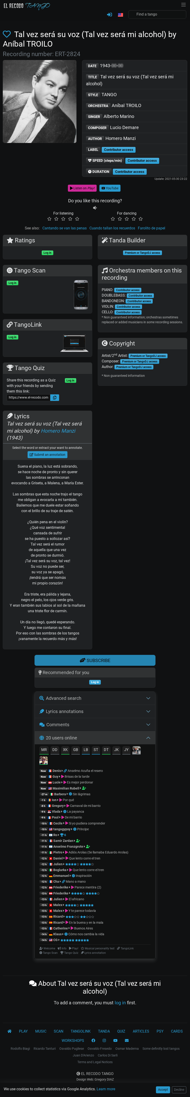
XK (65, 750)
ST (96, 750)
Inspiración (84, 876)
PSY (160, 1031)
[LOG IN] (109, 14)
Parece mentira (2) (87, 887)
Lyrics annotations (64, 711)
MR (44, 750)
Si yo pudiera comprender (86, 823)
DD (54, 750)
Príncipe (83, 829)
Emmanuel (61, 876)
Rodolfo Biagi (20, 1048)
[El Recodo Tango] (9, 1031)
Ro (55, 835)
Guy (55, 776)
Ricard (58, 916)
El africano (76, 899)
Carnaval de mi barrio (85, 806)
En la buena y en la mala (85, 922)
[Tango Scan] (71, 794)
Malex (57, 905)
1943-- (105, 65)
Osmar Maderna (127, 1048)
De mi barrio (73, 817)
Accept (163, 1089)
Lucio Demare (113, 127)
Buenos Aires (83, 928)
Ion (54, 800)
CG (55, 940)
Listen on (84, 188)
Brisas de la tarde (76, 776)
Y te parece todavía (82, 911)
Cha (56, 881)
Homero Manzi (112, 138)
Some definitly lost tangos (161, 1048)
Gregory (58, 806)
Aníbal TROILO (114, 105)
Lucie (57, 782)
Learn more (106, 1089)
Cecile (58, 823)
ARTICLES (141, 1031)
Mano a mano (76, 881)
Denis (57, 771)
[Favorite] (8, 34)
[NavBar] (183, 4)
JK (116, 750)
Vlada (56, 811)
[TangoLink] (66, 771)
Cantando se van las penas (64, 228)
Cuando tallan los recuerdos (112, 228)
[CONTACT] (126, 1040)
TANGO (102, 94)
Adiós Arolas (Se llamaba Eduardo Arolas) (98, 852)
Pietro (57, 852)
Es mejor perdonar (79, 782)
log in (120, 1002)
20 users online (61, 738)
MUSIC (40, 1031)
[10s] (95, 208)
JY (126, 750)
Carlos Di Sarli (107, 1055)
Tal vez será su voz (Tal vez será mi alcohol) (130, 80)
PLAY (23, 1031)
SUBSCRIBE (98, 660)
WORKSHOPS (73, 1040)
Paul (55, 817)
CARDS (177, 1031)
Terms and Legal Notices (95, 1062)
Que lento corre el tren (84, 858)
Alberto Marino (111, 116)
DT (106, 750)
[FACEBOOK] (93, 1040)
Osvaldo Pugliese (71, 1048)
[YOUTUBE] (115, 1040)
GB (75, 750)
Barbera (60, 794)
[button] (120, 15)
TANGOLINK (81, 1031)
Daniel (58, 858)
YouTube (111, 188)
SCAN (58, 1031)
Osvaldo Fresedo (100, 1048)
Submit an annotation (49, 455)
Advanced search (63, 698)
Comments (57, 724)
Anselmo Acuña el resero (85, 771)
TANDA (104, 1031)
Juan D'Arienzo (83, 1055)
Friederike (60, 887)
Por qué (68, 800)
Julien (58, 864)
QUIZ (121, 1031)
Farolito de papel (151, 228)
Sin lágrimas (81, 794)
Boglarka (59, 870)
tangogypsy (61, 829)
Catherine (60, 928)
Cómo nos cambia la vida (86, 934)
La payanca (75, 811)
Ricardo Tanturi (45, 1048)
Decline (179, 1089)
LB (86, 750)
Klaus (57, 934)
